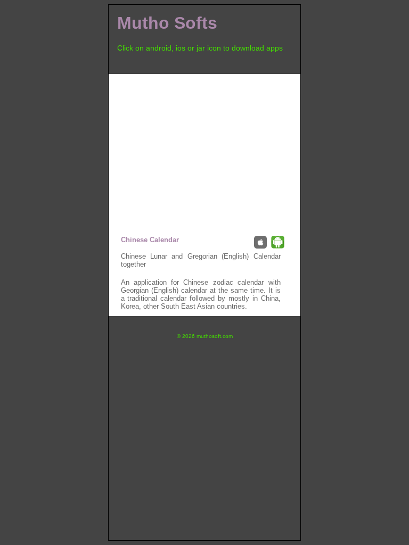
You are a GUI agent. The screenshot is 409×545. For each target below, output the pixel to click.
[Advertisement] (204, 148)
